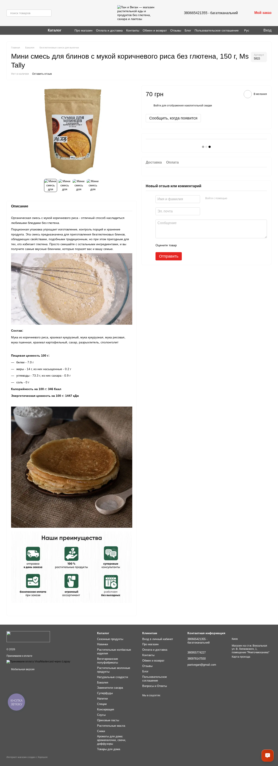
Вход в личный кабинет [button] (157, 639)
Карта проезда (241, 656)
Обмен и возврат (155, 30)
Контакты (132, 30)
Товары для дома (108, 749)
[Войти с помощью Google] (239, 198)
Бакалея (102, 682)
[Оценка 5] (211, 245)
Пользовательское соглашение (217, 30)
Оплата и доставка (109, 30)
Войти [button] (157, 105)
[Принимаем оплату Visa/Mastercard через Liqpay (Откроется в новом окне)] (38, 661)
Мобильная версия (22, 669)
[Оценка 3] (197, 245)
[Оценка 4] (204, 245)
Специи (102, 704)
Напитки (102, 698)
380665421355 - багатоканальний (211, 13)
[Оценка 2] (190, 245)
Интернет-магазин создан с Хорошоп (27, 757)
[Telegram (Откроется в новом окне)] (18, 30)
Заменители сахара (110, 687)
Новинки (102, 644)
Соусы (101, 714)
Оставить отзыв (42, 73)
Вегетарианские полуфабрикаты (107, 660)
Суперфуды (105, 693)
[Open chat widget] (267, 755)
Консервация (105, 709)
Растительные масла (111, 725)
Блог (188, 30)
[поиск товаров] (48, 13)
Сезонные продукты (110, 639)
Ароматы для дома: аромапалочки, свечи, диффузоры (111, 740)
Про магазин (83, 30)
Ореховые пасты (108, 720)
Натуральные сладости (112, 677)
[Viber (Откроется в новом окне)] (13, 30)
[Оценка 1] (183, 245)
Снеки (101, 731)
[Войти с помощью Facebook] (232, 198)
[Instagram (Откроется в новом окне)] (8, 30)
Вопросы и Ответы (154, 686)
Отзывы (175, 30)
